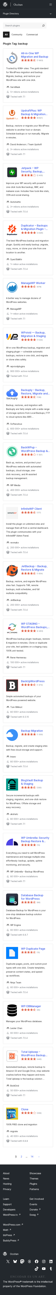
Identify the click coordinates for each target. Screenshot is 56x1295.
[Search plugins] (43, 26)
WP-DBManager (31, 1006)
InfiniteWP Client (31, 508)
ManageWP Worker (33, 283)
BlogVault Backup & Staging (32, 782)
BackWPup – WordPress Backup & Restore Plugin (34, 449)
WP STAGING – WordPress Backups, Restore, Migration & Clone (34, 625)
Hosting (7, 1183)
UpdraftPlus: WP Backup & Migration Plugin (33, 112)
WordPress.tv (12, 1214)
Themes (34, 1178)
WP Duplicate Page (33, 948)
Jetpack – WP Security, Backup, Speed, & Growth (32, 169)
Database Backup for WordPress (32, 897)
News (6, 1178)
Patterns (34, 1189)
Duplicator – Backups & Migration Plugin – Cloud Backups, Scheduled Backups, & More (35, 227)
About (6, 1173)
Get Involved (37, 1198)
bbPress (9, 1235)
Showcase (35, 1173)
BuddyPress (11, 1240)
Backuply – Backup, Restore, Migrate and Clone (34, 391)
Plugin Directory (11, 13)
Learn (6, 1198)
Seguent (39, 1157)
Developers (9, 1209)
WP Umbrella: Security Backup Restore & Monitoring (35, 839)
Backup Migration (32, 730)
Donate (35, 1209)
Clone (24, 1109)
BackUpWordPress (33, 681)
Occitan (14, 1253)
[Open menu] (51, 4)
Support (7, 1204)
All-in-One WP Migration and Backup (34, 55)
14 (32, 1156)
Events (33, 1204)
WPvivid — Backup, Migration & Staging (33, 334)
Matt (7, 1229)
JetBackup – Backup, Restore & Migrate (34, 568)
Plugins (33, 1183)
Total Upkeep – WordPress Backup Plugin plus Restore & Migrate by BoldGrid (34, 1053)
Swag (34, 1214)
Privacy (7, 1189)
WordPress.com (13, 1224)
